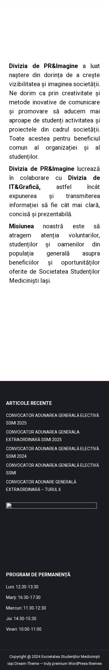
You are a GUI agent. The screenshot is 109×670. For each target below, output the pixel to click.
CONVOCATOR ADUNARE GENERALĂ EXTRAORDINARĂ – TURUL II (41, 486)
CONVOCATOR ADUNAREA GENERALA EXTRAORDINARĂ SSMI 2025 (43, 436)
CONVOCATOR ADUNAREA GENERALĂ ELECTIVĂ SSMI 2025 (52, 419)
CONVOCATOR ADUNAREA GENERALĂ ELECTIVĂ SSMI (52, 469)
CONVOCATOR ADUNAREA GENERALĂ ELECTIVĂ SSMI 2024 (52, 452)
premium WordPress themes (77, 663)
